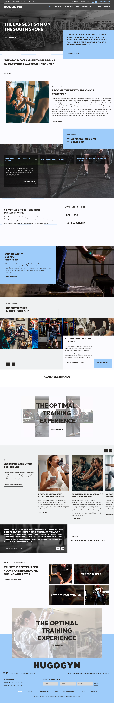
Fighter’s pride (87, 7)
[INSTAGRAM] (4, 673)
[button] (8, 364)
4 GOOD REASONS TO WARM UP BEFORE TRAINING (86, 495)
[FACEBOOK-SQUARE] (7, 673)
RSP (77, 7)
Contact (107, 7)
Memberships (68, 7)
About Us (57, 7)
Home (49, 7)
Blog (99, 7)
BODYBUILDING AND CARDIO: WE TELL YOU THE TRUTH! (53, 495)
